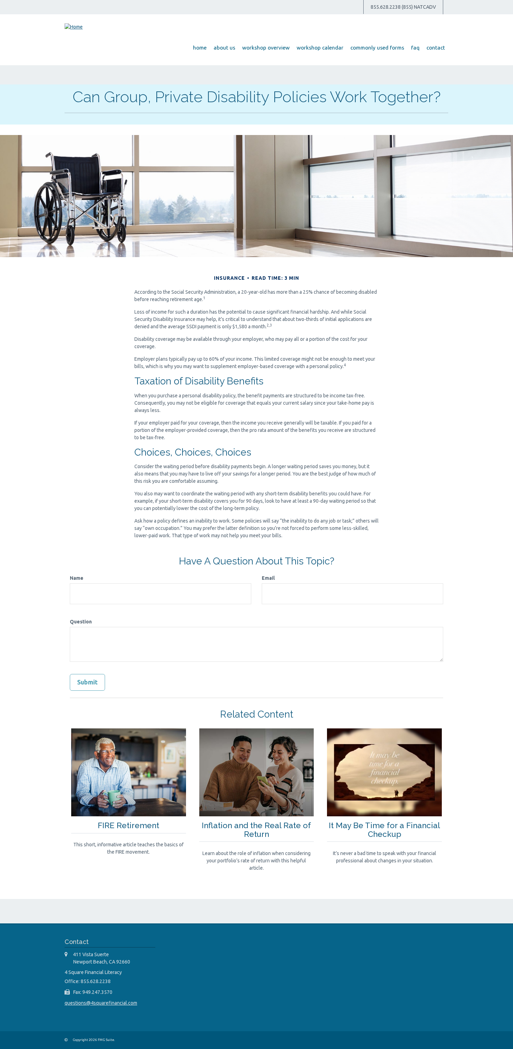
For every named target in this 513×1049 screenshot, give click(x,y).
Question (81, 621)
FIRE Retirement (128, 825)
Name (76, 578)
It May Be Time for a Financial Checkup (384, 830)
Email (268, 578)
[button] (224, 47)
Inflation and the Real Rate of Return (256, 830)
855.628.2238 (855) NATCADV (403, 7)
